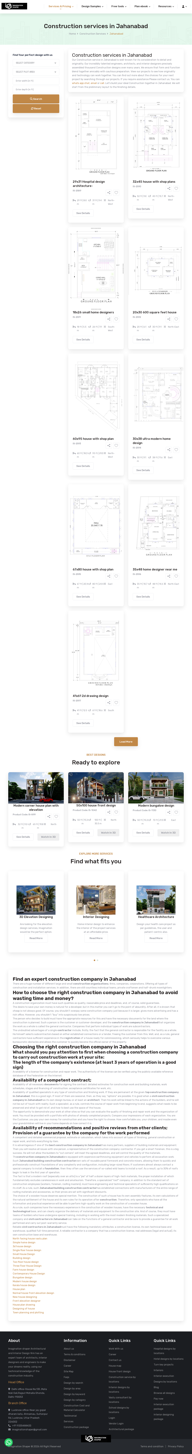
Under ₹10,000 (66, 148)
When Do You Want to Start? (70, 130)
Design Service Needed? (68, 109)
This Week (63, 136)
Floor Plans (64, 114)
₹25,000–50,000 (117, 148)
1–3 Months (103, 136)
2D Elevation (65, 119)
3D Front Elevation (88, 114)
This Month (83, 136)
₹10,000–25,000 (91, 148)
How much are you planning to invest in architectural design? (89, 143)
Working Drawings (90, 119)
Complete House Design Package (105, 123)
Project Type (62, 83)
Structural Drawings (118, 114)
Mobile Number (63, 51)
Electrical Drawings (118, 119)
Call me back (120, 169)
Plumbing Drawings (69, 123)
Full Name (60, 35)
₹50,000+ (63, 152)
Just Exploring (126, 136)
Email (58, 67)
